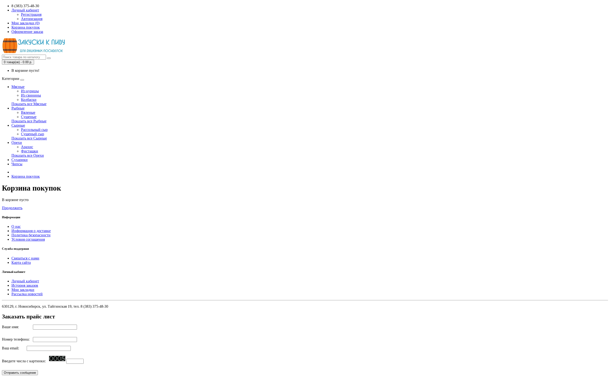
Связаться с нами (25, 258)
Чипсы (16, 164)
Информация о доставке (31, 231)
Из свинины (31, 95)
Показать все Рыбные (28, 121)
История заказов (24, 285)
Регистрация (31, 14)
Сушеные (28, 117)
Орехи (16, 142)
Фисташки (29, 151)
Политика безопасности (31, 235)
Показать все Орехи (27, 155)
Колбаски (28, 100)
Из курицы (30, 91)
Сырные (18, 125)
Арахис (27, 147)
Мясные (18, 87)
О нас (16, 226)
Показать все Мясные (28, 104)
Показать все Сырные (29, 138)
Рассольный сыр (34, 130)
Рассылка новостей (27, 294)
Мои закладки (22, 290)
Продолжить (12, 208)
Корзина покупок (25, 176)
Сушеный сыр (32, 134)
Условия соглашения (28, 239)
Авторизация (31, 19)
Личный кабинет (25, 281)
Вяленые (28, 112)
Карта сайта (21, 262)
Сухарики (19, 160)
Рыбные (18, 108)
